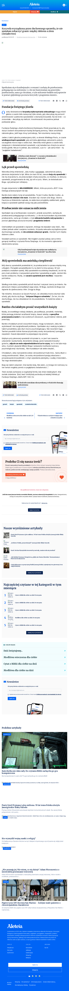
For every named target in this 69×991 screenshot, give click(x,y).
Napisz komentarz (34, 510)
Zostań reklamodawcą (49, 982)
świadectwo (7, 734)
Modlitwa (53, 12)
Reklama (28, 958)
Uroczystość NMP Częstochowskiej (40, 8)
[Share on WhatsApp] (66, 101)
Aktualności (10, 947)
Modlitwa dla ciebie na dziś (19, 670)
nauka (5, 817)
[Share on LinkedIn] (57, 101)
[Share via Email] (63, 101)
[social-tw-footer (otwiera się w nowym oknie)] (36, 976)
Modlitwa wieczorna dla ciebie (20, 657)
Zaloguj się (44, 503)
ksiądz (12, 404)
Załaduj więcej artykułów (34, 573)
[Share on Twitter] (60, 101)
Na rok (46, 947)
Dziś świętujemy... (13, 650)
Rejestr (15, 12)
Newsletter (29, 947)
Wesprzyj (33, 12)
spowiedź (19, 404)
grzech (5, 404)
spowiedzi (40, 172)
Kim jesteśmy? (25, 982)
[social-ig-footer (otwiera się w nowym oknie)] (39, 976)
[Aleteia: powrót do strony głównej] (34, 4)
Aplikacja (28, 950)
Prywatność (32, 985)
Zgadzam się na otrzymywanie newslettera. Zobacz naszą (25, 443)
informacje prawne (36, 982)
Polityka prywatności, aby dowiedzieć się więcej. (49, 694)
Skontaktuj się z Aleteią (21, 985)
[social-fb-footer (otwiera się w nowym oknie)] (33, 976)
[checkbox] (4, 442)
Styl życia (9, 950)
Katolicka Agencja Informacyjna (26, 37)
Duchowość (5, 21)
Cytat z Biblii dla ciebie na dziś (20, 663)
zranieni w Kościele (30, 404)
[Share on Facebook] (53, 101)
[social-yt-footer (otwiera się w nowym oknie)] (29, 976)
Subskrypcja (29, 952)
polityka (6, 882)
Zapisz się (8, 448)
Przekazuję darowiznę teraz (14, 474)
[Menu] (10, 5)
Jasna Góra (7, 784)
